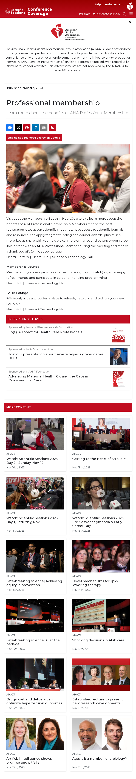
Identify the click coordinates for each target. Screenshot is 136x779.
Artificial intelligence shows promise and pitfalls (29, 760)
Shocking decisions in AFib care (98, 640)
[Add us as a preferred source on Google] (52, 127)
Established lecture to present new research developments (97, 701)
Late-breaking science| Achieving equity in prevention (34, 583)
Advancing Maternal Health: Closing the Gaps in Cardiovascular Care (48, 378)
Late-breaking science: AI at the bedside (33, 642)
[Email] (43, 127)
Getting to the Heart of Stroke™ (99, 459)
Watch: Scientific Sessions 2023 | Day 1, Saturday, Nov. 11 (33, 520)
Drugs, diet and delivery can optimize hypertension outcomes (34, 701)
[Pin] (26, 127)
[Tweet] (18, 127)
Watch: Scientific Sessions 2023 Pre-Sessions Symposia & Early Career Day (98, 522)
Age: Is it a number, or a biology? (99, 759)
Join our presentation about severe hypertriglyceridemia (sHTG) (56, 356)
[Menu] (131, 14)
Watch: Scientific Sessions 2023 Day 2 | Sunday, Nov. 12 (32, 461)
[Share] (9, 127)
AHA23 (10, 454)
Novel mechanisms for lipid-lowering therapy (95, 583)
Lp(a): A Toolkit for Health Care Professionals (45, 332)
